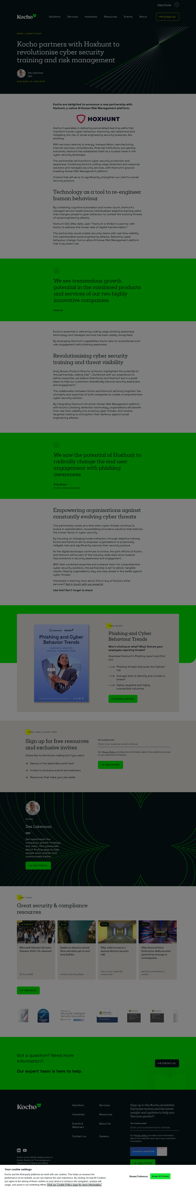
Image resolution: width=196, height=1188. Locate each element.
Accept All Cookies (160, 1176)
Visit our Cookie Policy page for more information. (74, 1185)
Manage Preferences (138, 1176)
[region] (98, 1176)
